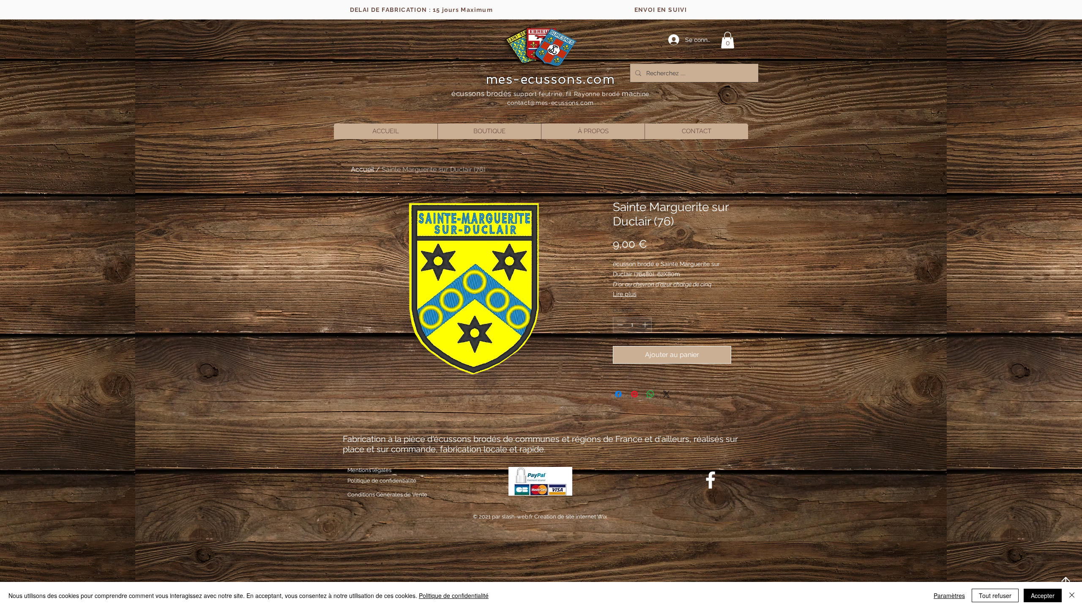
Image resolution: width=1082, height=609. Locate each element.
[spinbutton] (632, 325)
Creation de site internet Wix (570, 516)
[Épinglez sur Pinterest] (634, 394)
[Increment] (646, 325)
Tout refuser (995, 595)
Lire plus (625, 294)
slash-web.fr (518, 516)
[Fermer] (1072, 595)
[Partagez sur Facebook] (618, 394)
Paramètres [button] (949, 595)
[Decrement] (619, 325)
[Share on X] (666, 394)
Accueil (362, 169)
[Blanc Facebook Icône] (710, 480)
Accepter (1043, 595)
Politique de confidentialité (454, 595)
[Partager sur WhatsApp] (650, 394)
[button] (728, 40)
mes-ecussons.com (550, 79)
